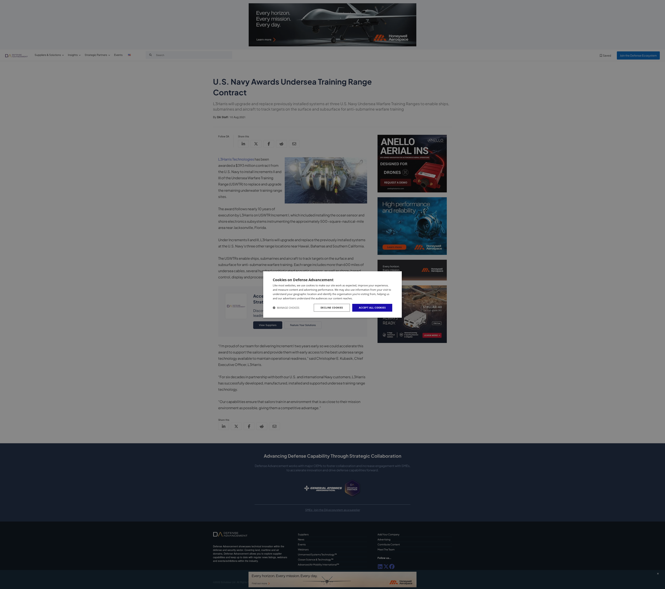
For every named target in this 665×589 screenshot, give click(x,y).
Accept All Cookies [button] (372, 307)
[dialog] (332, 294)
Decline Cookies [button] (332, 307)
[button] (286, 308)
